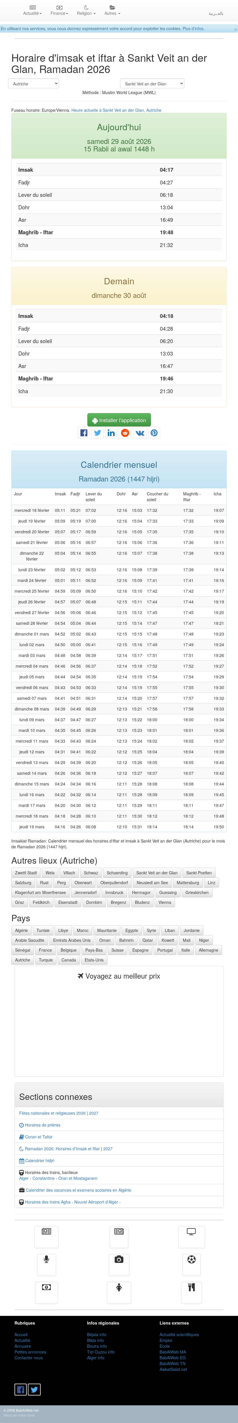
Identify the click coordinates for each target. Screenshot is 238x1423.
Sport (191, 1269)
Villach (69, 873)
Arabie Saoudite (29, 940)
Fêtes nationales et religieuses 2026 (52, 1113)
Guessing (168, 892)
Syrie (151, 930)
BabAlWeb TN (172, 1363)
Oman (105, 940)
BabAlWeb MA (173, 1352)
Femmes (119, 1297)
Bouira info (97, 1346)
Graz (19, 902)
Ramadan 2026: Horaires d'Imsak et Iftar (62, 1148)
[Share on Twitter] (97, 434)
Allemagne (208, 950)
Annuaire (23, 1346)
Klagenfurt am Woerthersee (40, 892)
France (45, 950)
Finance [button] (58, 13)
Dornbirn (94, 902)
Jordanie (192, 930)
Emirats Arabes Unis (72, 940)
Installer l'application (122, 420)
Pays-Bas (94, 950)
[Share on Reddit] (125, 434)
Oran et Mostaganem (78, 1178)
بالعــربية (216, 13)
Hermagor (141, 892)
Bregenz (118, 902)
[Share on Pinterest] (154, 434)
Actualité (46, 1241)
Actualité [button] (31, 13)
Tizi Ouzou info (101, 1352)
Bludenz (142, 902)
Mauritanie (107, 930)
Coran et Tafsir (38, 1137)
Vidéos (119, 1269)
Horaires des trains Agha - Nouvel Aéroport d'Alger (71, 1202)
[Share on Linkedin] (111, 434)
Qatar (148, 940)
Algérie (21, 930)
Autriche (22, 960)
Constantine (44, 1178)
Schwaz (91, 873)
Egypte (131, 930)
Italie (185, 950)
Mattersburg (188, 882)
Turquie (46, 960)
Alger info (95, 1357)
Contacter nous (29, 1357)
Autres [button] (111, 13)
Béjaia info (96, 1334)
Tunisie (43, 930)
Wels (50, 873)
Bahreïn (126, 940)
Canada (69, 960)
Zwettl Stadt (26, 873)
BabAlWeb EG (173, 1357)
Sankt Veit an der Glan (157, 873)
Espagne (140, 950)
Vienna (164, 902)
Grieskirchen (197, 892)
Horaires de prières (42, 1125)
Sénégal (22, 950)
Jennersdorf (86, 892)
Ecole (165, 1346)
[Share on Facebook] (84, 434)
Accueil (21, 1334)
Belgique (69, 950)
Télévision (192, 1241)
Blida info (95, 1340)
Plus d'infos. (194, 28)
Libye (63, 930)
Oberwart (83, 882)
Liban (170, 930)
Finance (46, 1297)
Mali (186, 940)
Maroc (83, 930)
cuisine (191, 1297)
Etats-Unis (94, 960)
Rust (44, 882)
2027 (93, 1113)
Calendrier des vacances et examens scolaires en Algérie (78, 1190)
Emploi (166, 1340)
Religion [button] (85, 13)
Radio (46, 1269)
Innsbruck (114, 892)
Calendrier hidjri (39, 1160)
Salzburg (23, 882)
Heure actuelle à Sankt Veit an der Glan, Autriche (116, 110)
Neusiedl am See (152, 882)
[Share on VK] (140, 434)
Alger (24, 1178)
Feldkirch (41, 902)
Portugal (165, 950)
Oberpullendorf (114, 882)
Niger (204, 940)
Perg (61, 882)
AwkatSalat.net (173, 1369)
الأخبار (119, 1241)
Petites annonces (30, 1352)
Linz (211, 882)
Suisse (117, 950)
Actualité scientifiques (179, 1334)
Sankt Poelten (199, 873)
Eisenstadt (67, 902)
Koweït (168, 940)
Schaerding (117, 873)
